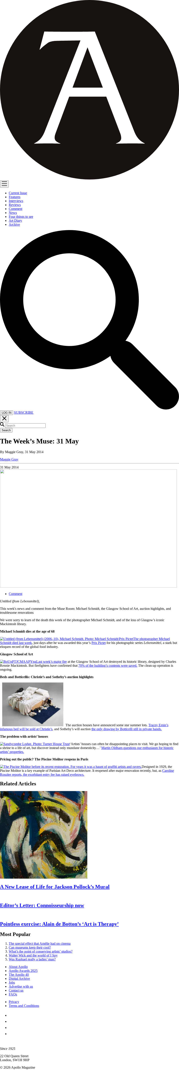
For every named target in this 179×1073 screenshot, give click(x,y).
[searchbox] (25, 425)
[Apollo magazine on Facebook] (11, 1015)
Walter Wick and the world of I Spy (33, 955)
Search (6, 430)
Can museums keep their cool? (30, 947)
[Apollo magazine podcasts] (11, 1034)
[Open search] (89, 408)
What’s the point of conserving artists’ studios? (40, 951)
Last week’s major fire (51, 661)
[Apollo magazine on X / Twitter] (11, 1021)
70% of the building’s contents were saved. (107, 665)
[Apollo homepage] (89, 90)
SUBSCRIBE (23, 412)
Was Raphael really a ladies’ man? (32, 959)
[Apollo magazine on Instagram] (11, 1027)
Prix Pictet (98, 643)
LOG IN (6, 412)
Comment (15, 594)
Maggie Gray (9, 459)
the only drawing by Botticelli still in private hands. (126, 729)
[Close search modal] (4, 418)
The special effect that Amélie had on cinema (40, 943)
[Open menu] (4, 184)
